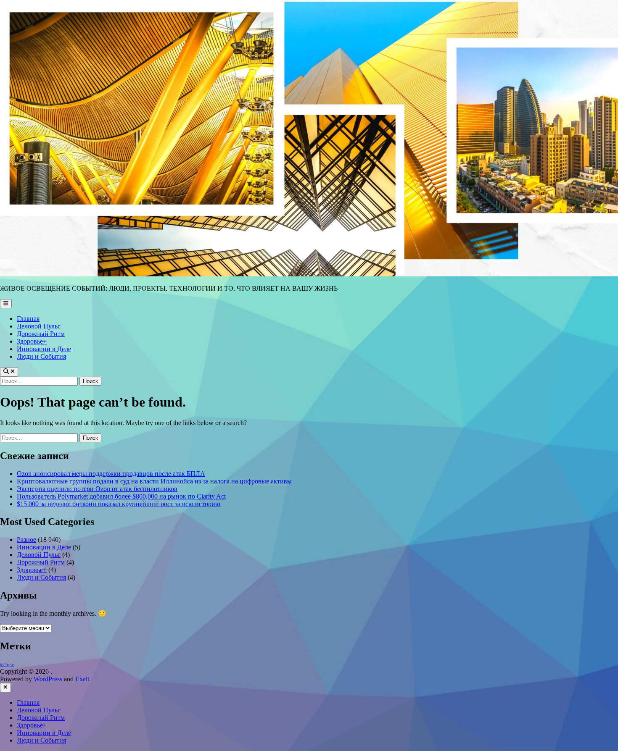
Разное (26, 539)
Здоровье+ (32, 341)
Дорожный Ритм (41, 333)
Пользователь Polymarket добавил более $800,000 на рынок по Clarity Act (121, 496)
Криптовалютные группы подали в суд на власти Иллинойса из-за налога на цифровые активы (154, 481)
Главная (28, 318)
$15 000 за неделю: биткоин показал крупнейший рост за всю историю (118, 503)
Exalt (82, 679)
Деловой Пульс (39, 326)
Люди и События (41, 356)
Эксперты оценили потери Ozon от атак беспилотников (97, 488)
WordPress (48, 679)
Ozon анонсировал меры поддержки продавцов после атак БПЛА (111, 473)
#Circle (7, 664)
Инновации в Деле (44, 348)
